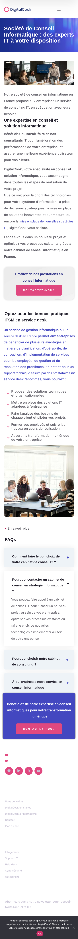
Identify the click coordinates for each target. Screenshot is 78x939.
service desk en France (20, 336)
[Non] (73, 927)
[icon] (9, 771)
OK (40, 933)
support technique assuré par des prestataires (37, 373)
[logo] (22, 9)
